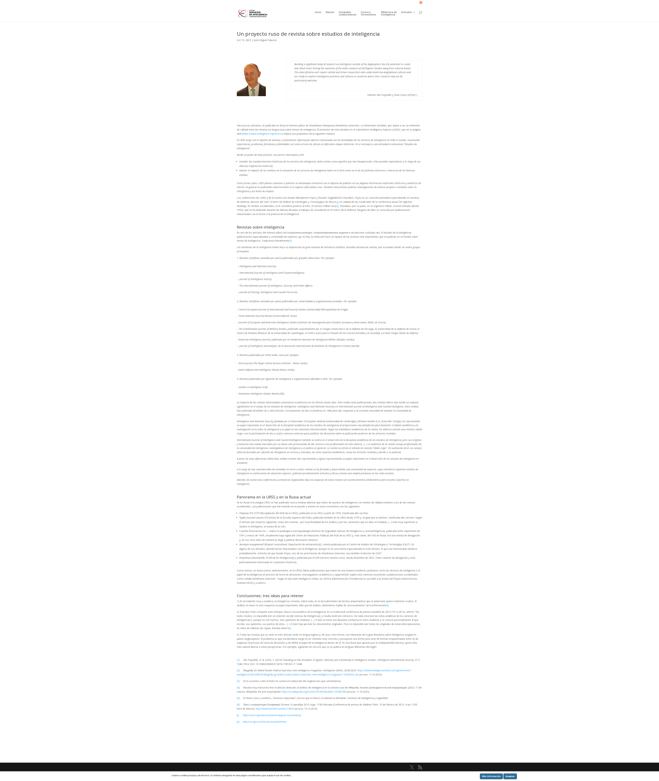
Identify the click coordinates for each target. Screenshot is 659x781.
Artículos (406, 12)
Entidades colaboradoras (347, 13)
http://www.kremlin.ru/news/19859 (275, 708)
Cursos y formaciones (369, 13)
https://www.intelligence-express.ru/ (262, 133)
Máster (330, 12)
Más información (491, 776)
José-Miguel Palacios (265, 40)
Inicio (318, 12)
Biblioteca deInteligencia (389, 13)
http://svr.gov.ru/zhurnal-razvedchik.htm (263, 721)
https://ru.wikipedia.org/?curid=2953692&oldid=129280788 (314, 691)
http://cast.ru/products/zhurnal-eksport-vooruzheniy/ (270, 715)
